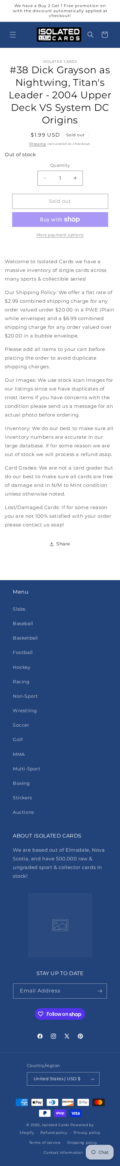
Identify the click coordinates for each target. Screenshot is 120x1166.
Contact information (63, 1152)
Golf (18, 739)
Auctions (23, 812)
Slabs (19, 609)
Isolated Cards (56, 1125)
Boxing (21, 783)
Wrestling (25, 710)
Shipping (37, 144)
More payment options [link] (60, 234)
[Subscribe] (99, 991)
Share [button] (63, 544)
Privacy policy (87, 1132)
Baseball (23, 623)
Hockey (22, 667)
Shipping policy (82, 1142)
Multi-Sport (27, 769)
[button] (13, 35)
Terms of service (45, 1142)
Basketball (25, 638)
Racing (21, 682)
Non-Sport (25, 696)
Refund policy (53, 1132)
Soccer (21, 725)
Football (23, 652)
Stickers (22, 798)
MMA (19, 754)
